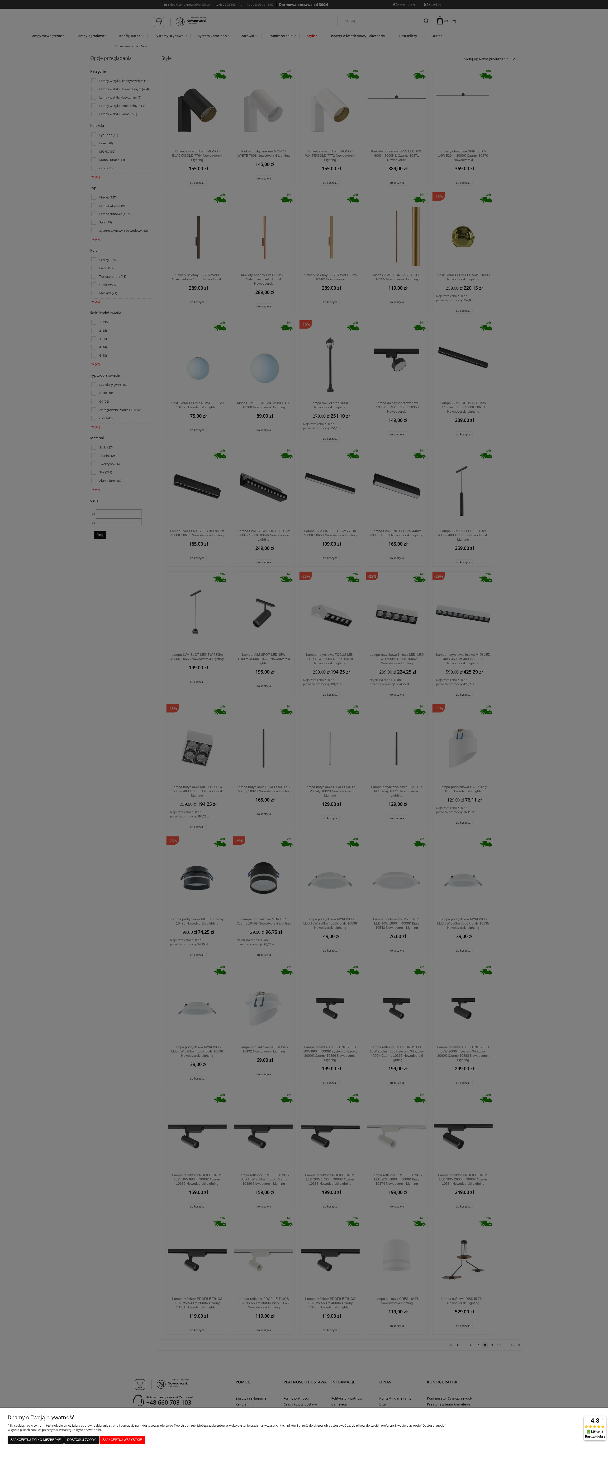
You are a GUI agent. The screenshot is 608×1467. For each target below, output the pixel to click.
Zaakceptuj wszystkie (122, 1440)
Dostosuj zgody (81, 1440)
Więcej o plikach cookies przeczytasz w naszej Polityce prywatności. (55, 1430)
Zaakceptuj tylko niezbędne (35, 1440)
